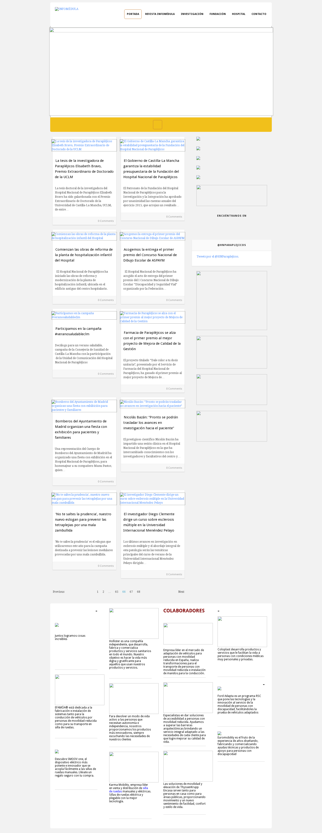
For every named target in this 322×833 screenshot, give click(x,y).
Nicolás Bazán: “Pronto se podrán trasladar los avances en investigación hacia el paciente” (150, 422)
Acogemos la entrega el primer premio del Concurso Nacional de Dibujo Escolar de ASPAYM (150, 254)
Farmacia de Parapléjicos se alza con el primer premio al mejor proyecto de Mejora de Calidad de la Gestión (152, 341)
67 (131, 591)
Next (181, 591)
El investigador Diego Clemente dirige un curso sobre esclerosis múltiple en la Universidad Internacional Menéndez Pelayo (148, 522)
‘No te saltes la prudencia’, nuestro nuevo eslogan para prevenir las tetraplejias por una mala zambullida (83, 522)
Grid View (157, 124)
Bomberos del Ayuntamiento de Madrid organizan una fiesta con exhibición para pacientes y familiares (81, 429)
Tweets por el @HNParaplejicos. (218, 256)
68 (138, 591)
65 (116, 591)
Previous (58, 591)
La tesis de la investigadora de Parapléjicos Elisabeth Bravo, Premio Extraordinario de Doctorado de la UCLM (84, 169)
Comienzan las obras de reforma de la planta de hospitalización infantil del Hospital (84, 254)
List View (167, 124)
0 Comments (106, 221)
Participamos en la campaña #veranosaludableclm (78, 331)
